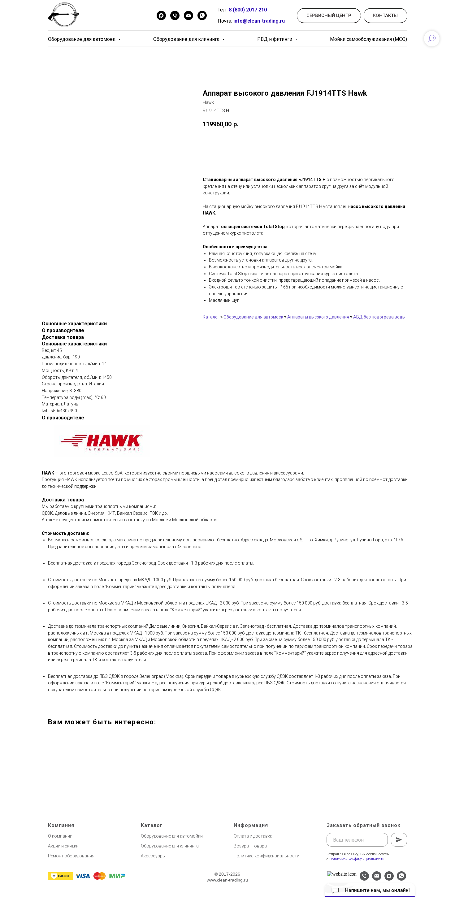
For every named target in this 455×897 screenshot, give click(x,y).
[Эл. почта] (376, 879)
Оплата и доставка (253, 836)
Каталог (211, 316)
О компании (60, 836)
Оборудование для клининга (187, 39)
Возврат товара (250, 845)
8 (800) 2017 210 (248, 10)
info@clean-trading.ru (259, 21)
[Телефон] (175, 15)
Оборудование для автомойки (172, 836)
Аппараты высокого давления (318, 316)
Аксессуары (153, 855)
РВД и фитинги (275, 39)
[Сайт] (342, 874)
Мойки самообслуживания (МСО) (368, 39)
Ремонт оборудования (71, 855)
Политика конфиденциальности (266, 855)
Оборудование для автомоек (82, 39)
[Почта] (188, 15)
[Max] (161, 15)
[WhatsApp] (202, 15)
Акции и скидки (63, 845)
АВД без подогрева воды (379, 316)
